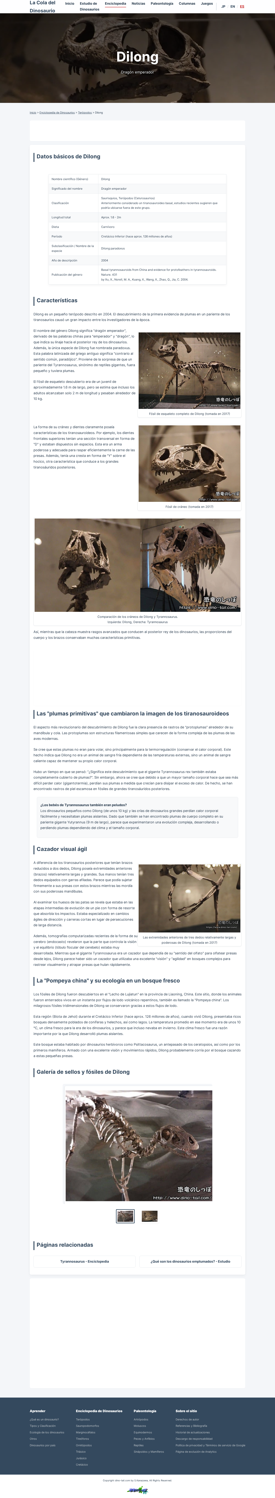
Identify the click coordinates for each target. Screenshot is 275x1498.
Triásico (81, 1451)
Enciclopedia (115, 3)
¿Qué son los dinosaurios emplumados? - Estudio (190, 1261)
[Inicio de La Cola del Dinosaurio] (137, 1489)
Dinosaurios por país (43, 1445)
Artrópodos (141, 1419)
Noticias (138, 3)
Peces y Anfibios (144, 1438)
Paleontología (162, 3)
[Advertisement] (137, 130)
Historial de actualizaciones (193, 1432)
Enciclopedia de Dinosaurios (57, 112)
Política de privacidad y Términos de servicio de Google (210, 1445)
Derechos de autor (187, 1419)
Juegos (207, 3)
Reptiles (139, 1445)
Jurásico (81, 1458)
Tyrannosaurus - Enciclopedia (84, 1261)
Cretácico (82, 1464)
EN (232, 6)
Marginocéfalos (85, 1432)
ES (242, 6)
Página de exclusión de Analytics (196, 1451)
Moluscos (140, 1425)
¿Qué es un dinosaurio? (44, 1419)
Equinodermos (143, 1432)
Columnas (187, 3)
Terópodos (85, 112)
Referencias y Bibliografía (191, 1425)
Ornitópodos (84, 1445)
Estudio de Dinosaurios (89, 6)
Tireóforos (82, 1438)
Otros (33, 1438)
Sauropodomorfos (87, 1425)
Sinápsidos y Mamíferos (149, 1451)
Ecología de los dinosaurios (47, 1432)
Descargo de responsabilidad (194, 1438)
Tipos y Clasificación (43, 1425)
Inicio (69, 3)
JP (223, 6)
